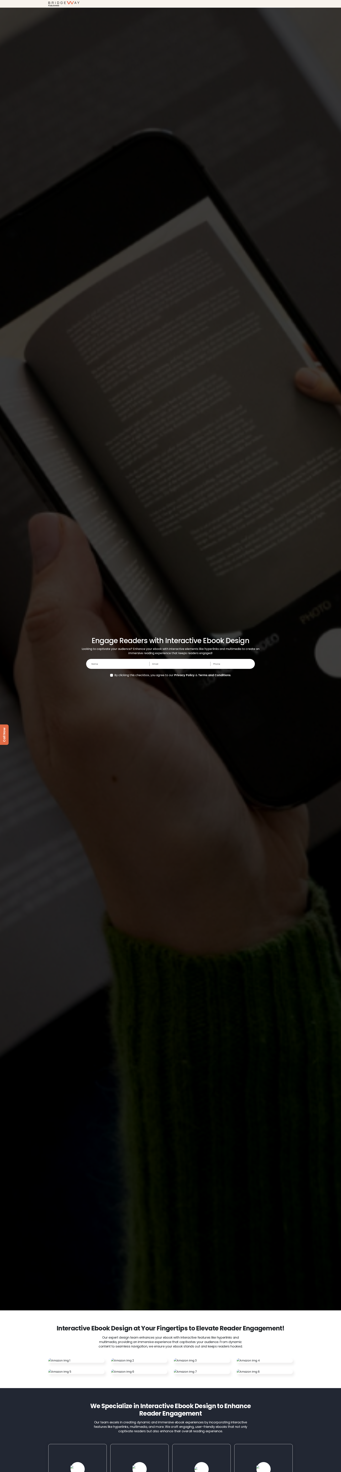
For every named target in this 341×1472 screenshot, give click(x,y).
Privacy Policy (184, 675)
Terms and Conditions (214, 675)
